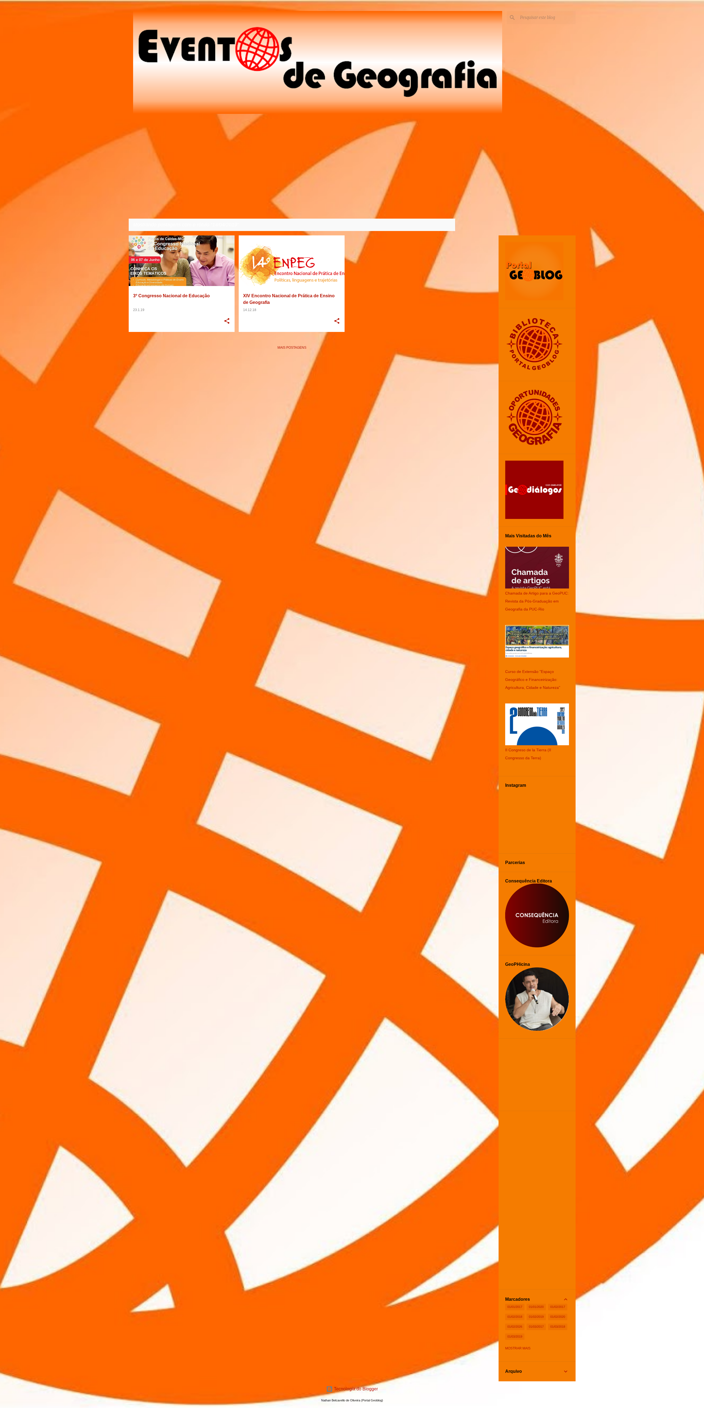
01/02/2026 (514, 1326)
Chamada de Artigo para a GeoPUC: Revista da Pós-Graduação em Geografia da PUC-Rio (537, 601)
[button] (227, 321)
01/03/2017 (536, 1326)
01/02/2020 (557, 1316)
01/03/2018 (557, 1326)
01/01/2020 (536, 1306)
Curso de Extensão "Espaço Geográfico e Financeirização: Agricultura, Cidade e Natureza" (532, 679)
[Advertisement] (292, 392)
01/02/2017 (557, 1306)
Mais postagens (291, 348)
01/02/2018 (514, 1316)
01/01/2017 (514, 1306)
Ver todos (441, 225)
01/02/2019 (536, 1316)
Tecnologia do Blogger (355, 1389)
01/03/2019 (514, 1336)
